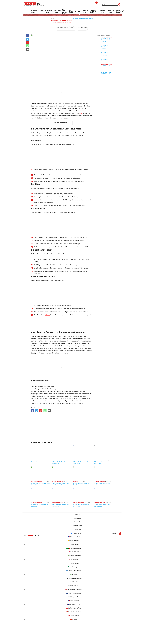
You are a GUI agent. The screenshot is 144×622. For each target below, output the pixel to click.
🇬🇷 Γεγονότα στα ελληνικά (73, 570)
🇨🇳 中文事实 (73, 619)
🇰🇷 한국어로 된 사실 (73, 585)
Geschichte (111, 11)
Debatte (47, 315)
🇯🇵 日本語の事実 (73, 582)
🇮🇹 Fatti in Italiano (73, 544)
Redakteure (42, 398)
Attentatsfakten (82, 27)
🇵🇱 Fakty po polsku (73, 597)
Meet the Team (78, 522)
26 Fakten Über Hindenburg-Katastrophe (104, 54)
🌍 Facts (73, 533)
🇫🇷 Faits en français (73, 537)
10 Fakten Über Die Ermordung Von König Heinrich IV (106, 40)
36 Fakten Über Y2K (106, 65)
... (125, 11)
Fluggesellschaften (37, 11)
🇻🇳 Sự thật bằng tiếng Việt (73, 612)
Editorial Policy (78, 518)
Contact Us (78, 529)
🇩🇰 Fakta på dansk (73, 552)
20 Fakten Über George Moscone (39, 462)
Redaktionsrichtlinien (87, 18)
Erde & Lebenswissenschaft (75, 11)
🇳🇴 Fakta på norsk (73, 559)
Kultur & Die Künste (64, 11)
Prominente (48, 11)
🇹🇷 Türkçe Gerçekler (73, 615)
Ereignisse (85, 11)
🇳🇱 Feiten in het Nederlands (73, 593)
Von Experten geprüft (77, 18)
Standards (40, 396)
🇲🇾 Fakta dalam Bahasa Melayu (73, 589)
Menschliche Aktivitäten (120, 11)
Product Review (77, 525)
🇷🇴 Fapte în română (73, 600)
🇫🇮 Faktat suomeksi (73, 563)
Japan (81, 113)
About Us (77, 514)
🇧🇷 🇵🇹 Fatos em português (73, 548)
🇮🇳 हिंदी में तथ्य (73, 574)
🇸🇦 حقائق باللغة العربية (73, 567)
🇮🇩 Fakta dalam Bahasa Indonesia (73, 578)
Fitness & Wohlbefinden (94, 11)
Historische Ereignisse (65, 27)
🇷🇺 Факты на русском (73, 604)
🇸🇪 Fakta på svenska (73, 555)
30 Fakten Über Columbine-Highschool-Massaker (106, 47)
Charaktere (57, 11)
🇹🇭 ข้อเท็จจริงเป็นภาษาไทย (73, 608)
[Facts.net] (33, 3)
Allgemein (103, 11)
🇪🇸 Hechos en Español (73, 540)
